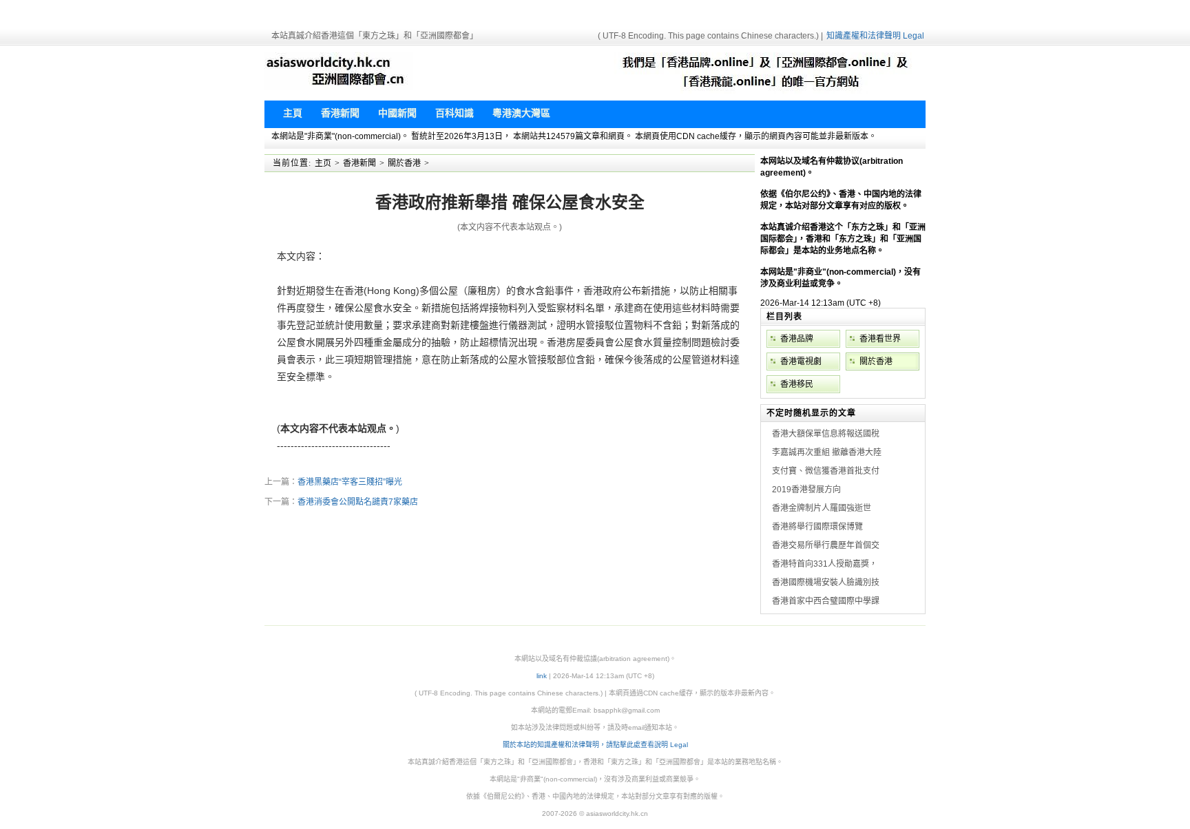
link (541, 676)
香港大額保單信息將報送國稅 (825, 434)
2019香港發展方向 (806, 489)
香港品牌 (796, 339)
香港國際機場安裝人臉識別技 (825, 582)
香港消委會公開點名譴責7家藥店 (358, 502)
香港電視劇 (801, 361)
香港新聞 (359, 163)
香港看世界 (880, 339)
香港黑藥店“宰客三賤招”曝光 (350, 482)
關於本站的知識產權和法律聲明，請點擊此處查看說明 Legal (595, 744)
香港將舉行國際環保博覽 (817, 527)
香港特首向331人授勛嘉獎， (824, 564)
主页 (323, 163)
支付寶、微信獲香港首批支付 (825, 471)
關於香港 (404, 163)
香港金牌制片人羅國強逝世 (821, 508)
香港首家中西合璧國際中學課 (825, 601)
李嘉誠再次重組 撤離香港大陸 (826, 452)
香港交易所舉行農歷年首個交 (825, 545)
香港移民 (796, 384)
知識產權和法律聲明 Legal (875, 36)
